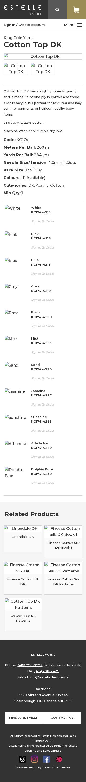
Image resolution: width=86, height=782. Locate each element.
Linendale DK (23, 536)
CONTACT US (62, 717)
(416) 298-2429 (46, 671)
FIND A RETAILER (23, 717)
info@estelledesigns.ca (49, 677)
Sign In (9, 25)
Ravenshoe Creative (56, 767)
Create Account (31, 25)
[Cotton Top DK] (43, 69)
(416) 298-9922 (30, 665)
